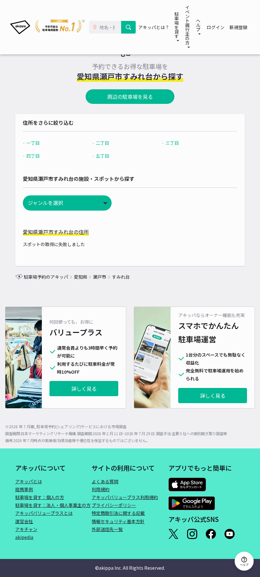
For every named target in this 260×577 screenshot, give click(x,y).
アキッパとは (28, 481)
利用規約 (100, 489)
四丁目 (33, 156)
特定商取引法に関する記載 (118, 513)
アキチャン (26, 529)
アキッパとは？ (153, 27)
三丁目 (172, 143)
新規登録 (238, 27)
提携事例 (24, 489)
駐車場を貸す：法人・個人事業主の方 (53, 505)
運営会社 (24, 521)
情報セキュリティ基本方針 (118, 521)
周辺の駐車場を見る (130, 96)
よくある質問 (105, 481)
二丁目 (102, 143)
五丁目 (102, 156)
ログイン (215, 27)
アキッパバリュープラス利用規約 (125, 497)
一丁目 (33, 143)
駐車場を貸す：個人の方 (39, 497)
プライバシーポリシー (114, 505)
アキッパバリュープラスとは (44, 513)
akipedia (24, 537)
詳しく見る (84, 388)
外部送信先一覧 (107, 529)
